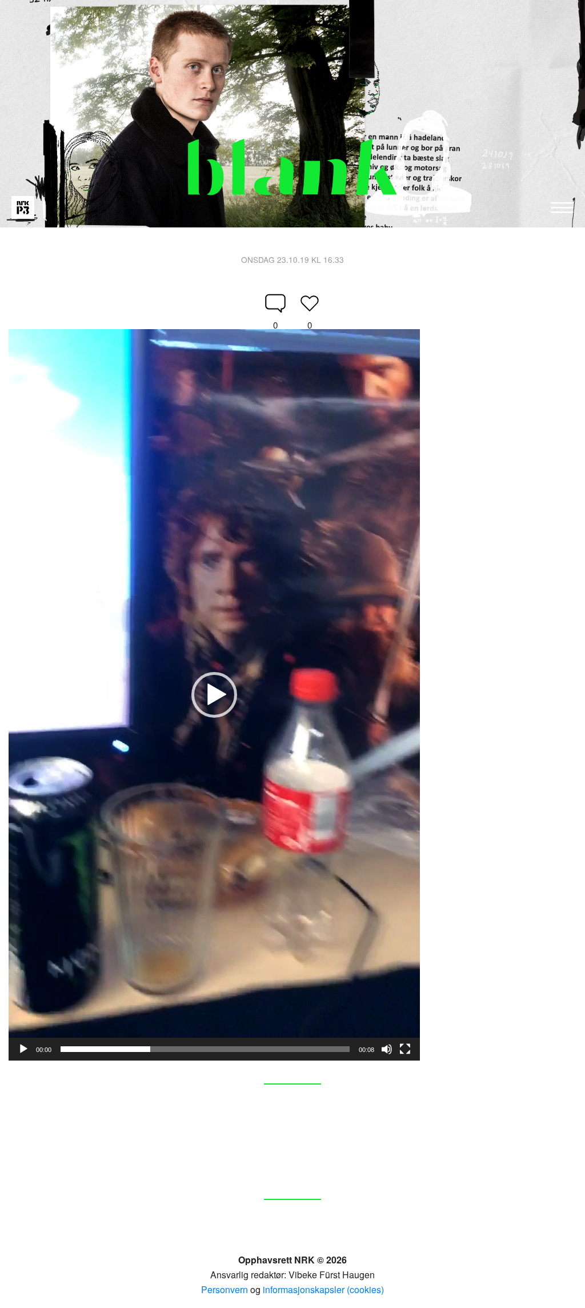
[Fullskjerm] (405, 1049)
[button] (214, 695)
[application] (214, 695)
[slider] (205, 1049)
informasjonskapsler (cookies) (323, 1289)
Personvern (224, 1289)
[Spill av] (23, 1049)
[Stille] (386, 1049)
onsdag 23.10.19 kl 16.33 (292, 259)
